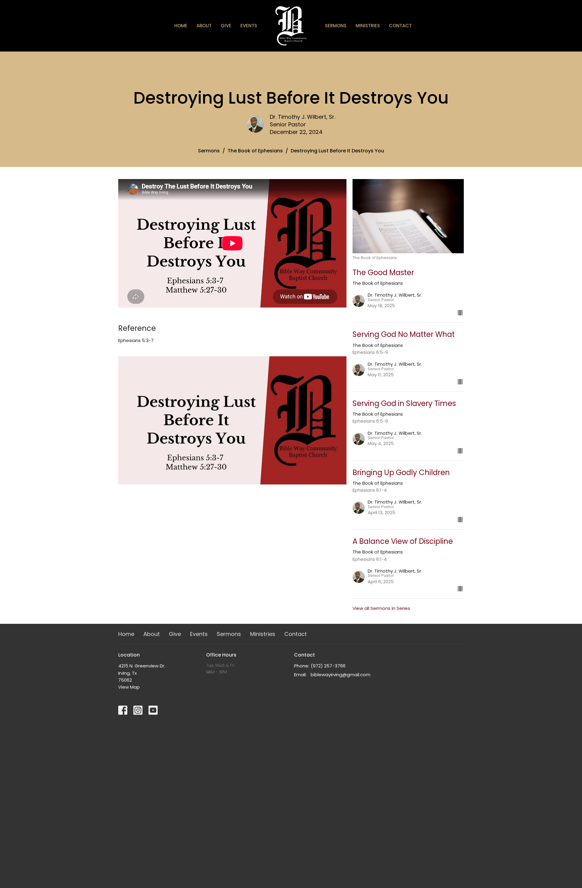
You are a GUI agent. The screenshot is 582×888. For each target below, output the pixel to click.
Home (180, 25)
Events (248, 25)
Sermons (335, 25)
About (204, 25)
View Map (129, 687)
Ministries (368, 25)
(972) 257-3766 (328, 666)
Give (226, 25)
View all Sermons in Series (381, 608)
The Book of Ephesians (255, 150)
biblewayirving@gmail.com (340, 674)
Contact (400, 25)
